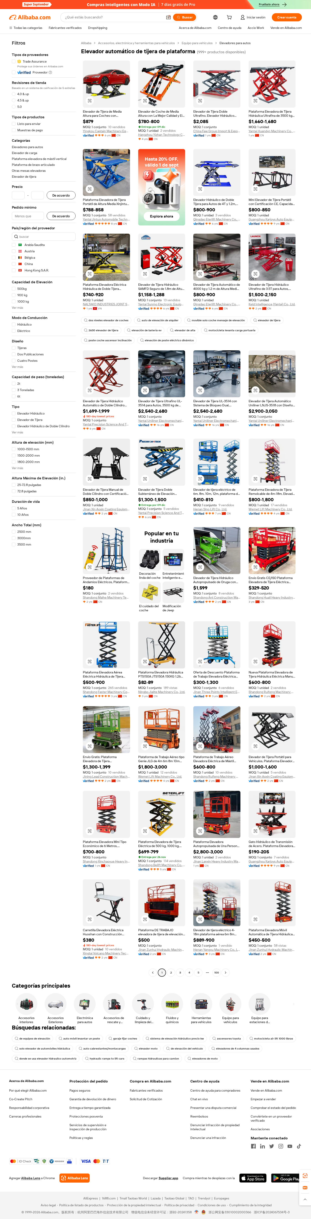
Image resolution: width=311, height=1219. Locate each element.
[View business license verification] (196, 1212)
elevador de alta (185, 330)
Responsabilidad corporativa (29, 1108)
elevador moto (148, 1048)
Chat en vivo (199, 1099)
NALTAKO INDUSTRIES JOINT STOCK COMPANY (106, 304)
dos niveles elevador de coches (108, 320)
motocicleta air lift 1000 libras (273, 1038)
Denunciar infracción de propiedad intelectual (215, 1127)
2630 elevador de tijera (103, 330)
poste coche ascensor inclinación (110, 340)
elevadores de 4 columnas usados (237, 1048)
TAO (191, 1198)
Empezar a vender (263, 1099)
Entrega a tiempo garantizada (89, 1108)
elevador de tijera (269, 320)
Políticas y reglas (81, 1138)
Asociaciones (260, 1129)
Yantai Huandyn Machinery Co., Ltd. (272, 131)
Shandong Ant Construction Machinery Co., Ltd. (216, 597)
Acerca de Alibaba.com (26, 1081)
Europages (221, 1198)
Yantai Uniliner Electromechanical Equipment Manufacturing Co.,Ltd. (161, 420)
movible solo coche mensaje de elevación (218, 320)
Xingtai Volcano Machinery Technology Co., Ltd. (106, 953)
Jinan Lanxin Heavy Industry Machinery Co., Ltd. (216, 861)
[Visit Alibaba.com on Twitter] (271, 1146)
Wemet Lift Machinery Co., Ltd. (270, 509)
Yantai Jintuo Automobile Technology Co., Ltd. (106, 219)
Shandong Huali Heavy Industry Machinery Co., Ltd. (272, 597)
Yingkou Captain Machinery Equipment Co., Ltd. (106, 131)
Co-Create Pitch (20, 1099)
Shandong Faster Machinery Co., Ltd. (106, 692)
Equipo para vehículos (197, 43)
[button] (168, 17)
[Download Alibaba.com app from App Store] (253, 1178)
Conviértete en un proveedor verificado (271, 1118)
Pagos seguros (79, 1090)
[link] (305, 1176)
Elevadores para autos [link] (235, 43)
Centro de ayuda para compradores (215, 1090)
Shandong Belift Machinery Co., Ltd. (161, 865)
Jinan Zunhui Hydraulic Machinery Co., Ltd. (161, 949)
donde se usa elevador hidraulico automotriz (47, 1058)
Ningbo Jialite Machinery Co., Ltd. (161, 692)
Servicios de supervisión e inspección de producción (88, 1127)
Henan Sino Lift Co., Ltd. (210, 509)
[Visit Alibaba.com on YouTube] (290, 1146)
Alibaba (86, 43)
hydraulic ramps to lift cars (107, 1058)
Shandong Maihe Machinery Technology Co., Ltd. (106, 597)
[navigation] (44, 508)
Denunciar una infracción (208, 1138)
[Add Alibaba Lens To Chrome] (74, 1178)
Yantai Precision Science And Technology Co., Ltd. (106, 424)
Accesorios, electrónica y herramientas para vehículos (136, 43)
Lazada (156, 1198)
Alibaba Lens (30, 1178)
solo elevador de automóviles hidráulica (44, 1048)
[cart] (230, 18)
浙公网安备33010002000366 (230, 1212)
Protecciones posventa (86, 1116)
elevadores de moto (205, 1058)
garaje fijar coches (125, 1038)
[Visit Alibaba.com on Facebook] (253, 1146)
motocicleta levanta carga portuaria (232, 330)
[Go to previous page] (153, 973)
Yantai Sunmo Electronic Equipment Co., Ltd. (161, 304)
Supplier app (168, 1178)
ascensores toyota (229, 1038)
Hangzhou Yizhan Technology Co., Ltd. (161, 135)
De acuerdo (61, 195)
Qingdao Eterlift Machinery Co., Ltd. (216, 219)
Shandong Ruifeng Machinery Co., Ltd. (272, 692)
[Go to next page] (226, 973)
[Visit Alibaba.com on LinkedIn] (262, 1146)
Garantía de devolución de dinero (92, 1099)
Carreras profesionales (25, 1116)
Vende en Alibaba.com (266, 1090)
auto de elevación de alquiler (160, 320)
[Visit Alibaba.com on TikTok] (299, 1146)
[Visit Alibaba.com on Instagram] (280, 1146)
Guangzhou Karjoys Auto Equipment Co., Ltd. (272, 219)
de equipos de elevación (34, 1038)
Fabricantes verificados (146, 1090)
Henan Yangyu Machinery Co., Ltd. (216, 949)
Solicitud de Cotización (146, 1099)
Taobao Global (174, 1198)
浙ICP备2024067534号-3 (272, 1212)
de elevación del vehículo (187, 1048)
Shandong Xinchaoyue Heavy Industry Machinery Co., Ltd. (106, 861)
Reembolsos (199, 1116)
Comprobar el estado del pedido (273, 1108)
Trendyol (204, 1198)
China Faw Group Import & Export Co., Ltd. (216, 131)
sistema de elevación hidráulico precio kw (177, 1038)
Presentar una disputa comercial (213, 1108)
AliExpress (90, 1198)
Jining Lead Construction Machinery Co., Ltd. (106, 776)
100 (216, 972)
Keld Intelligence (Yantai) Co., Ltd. (272, 304)
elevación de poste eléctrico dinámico (169, 340)
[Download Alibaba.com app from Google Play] (286, 1178)
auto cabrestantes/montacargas (104, 1048)
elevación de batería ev (146, 330)
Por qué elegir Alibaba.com (28, 1090)
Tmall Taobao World (133, 1198)
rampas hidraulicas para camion (158, 1058)
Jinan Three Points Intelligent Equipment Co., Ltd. (216, 692)
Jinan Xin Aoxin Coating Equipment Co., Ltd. (106, 509)
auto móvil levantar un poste (81, 1038)
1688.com (109, 1198)
